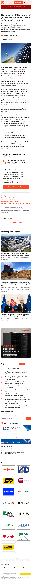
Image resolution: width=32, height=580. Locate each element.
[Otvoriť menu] (29, 2)
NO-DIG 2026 (6, 446)
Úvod (3, 2)
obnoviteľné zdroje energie (9, 200)
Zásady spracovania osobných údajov (10, 567)
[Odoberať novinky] (28, 418)
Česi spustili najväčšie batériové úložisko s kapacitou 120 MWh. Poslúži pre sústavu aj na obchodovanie (16, 372)
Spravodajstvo (8, 35)
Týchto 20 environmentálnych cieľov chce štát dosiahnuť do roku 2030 (16, 136)
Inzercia (3, 569)
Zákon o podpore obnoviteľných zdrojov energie (15, 203)
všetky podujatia (16, 457)
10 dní (22, 364)
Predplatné (18, 2)
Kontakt (9, 569)
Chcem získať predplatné (15, 187)
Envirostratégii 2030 (14, 76)
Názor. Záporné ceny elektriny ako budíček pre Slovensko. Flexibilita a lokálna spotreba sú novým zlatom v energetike (17, 378)
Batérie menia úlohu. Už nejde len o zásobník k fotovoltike (16, 390)
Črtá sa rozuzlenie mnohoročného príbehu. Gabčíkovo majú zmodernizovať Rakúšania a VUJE (17, 398)
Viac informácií (17, 578)
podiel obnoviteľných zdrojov (10, 201)
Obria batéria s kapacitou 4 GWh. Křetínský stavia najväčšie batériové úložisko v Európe (17, 382)
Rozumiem (25, 574)
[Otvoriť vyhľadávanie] (25, 2)
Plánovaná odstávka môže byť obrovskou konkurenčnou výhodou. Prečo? (15, 367)
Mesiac (28, 364)
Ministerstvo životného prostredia (11, 198)
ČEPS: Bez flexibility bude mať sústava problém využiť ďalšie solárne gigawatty (16, 406)
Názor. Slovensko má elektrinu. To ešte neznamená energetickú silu (17, 386)
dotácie (10, 196)
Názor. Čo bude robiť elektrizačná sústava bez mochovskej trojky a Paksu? (16, 402)
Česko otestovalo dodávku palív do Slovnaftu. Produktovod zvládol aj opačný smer (16, 394)
